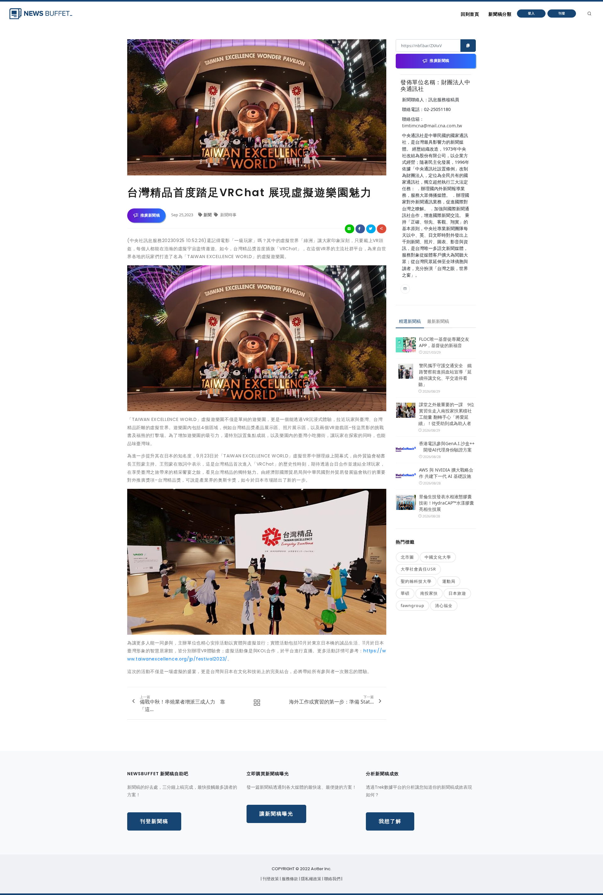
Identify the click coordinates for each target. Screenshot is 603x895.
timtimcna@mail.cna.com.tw (432, 126)
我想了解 (390, 821)
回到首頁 (470, 14)
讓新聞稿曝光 (276, 813)
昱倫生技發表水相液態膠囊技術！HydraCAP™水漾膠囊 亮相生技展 (446, 503)
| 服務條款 (289, 879)
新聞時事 (227, 215)
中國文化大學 (438, 557)
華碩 (405, 593)
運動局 (448, 581)
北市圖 (407, 557)
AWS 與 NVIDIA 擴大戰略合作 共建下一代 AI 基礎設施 (446, 473)
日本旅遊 (457, 593)
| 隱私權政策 (310, 879)
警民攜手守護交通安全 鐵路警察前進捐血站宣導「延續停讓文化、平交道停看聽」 (445, 374)
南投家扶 (429, 593)
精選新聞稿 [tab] (410, 321)
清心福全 (444, 605)
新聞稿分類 (499, 14)
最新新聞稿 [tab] (438, 321)
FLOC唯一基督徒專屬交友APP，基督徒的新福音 (444, 342)
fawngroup (412, 605)
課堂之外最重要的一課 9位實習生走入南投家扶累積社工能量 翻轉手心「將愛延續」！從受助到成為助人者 (446, 413)
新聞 (208, 215)
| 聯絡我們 (331, 879)
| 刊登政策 (270, 879)
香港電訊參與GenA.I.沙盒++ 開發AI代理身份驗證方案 (447, 446)
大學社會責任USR (418, 569)
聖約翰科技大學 (416, 581)
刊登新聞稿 (154, 821)
